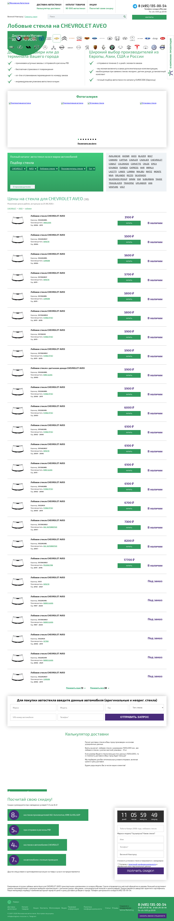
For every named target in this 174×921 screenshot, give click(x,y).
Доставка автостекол (12, 908)
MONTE (157, 171)
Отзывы (115, 908)
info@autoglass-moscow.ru (17, 916)
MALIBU (140, 171)
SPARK (132, 179)
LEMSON (46, 261)
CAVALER (133, 160)
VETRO (46, 641)
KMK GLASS (47, 375)
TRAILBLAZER (115, 183)
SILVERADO (140, 175)
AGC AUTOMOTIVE (50, 527)
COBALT (112, 164)
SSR (139, 179)
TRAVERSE (129, 183)
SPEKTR (46, 241)
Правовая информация (73, 908)
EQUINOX (113, 167)
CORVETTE (136, 164)
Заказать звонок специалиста (152, 916)
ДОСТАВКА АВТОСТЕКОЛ (49, 6)
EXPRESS (134, 167)
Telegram (32, 916)
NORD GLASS (48, 603)
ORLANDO (120, 175)
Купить (129, 223)
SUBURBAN (148, 179)
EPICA (154, 164)
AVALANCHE (114, 156)
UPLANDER (141, 183)
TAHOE (159, 179)
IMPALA (150, 167)
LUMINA (131, 171)
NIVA (111, 175)
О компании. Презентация (170, 53)
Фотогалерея (54, 908)
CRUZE (146, 164)
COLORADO (123, 164)
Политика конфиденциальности (93, 908)
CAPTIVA (123, 160)
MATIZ (149, 171)
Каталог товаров (75, 6)
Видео (64, 908)
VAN (150, 183)
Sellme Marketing (127, 910)
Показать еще (74, 688)
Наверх (16, 902)
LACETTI (113, 171)
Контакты (149, 17)
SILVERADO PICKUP (118, 179)
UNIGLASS (47, 222)
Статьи (108, 908)
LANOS (121, 171)
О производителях (22, 187)
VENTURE (113, 187)
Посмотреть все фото (87, 143)
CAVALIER (144, 160)
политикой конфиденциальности (142, 864)
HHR (142, 167)
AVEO (133, 156)
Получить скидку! (140, 870)
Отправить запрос (134, 716)
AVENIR (125, 156)
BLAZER (142, 156)
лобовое (28, 208)
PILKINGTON (48, 565)
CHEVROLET (156, 160)
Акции (101, 6)
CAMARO (113, 160)
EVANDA (124, 167)
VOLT (122, 187)
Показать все (98, 688)
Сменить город (31, 17)
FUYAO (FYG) (48, 318)
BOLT (150, 156)
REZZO (130, 175)
